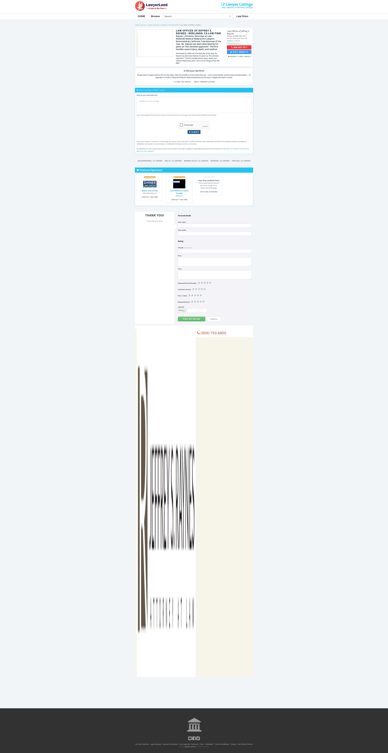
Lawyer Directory (153, 25)
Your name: (182, 222)
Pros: (180, 256)
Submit (195, 132)
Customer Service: (184, 289)
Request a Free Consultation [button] (240, 56)
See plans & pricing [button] (208, 192)
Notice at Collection (232, 149)
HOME (141, 16)
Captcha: (181, 307)
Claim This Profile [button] (183, 82)
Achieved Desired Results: (187, 283)
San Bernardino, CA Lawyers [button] (150, 161)
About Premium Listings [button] (204, 82)
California (164, 25)
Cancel (214, 319)
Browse (155, 16)
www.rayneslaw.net (233, 43)
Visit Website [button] (240, 52)
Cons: (180, 269)
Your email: (182, 230)
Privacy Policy (244, 149)
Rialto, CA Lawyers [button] (173, 161)
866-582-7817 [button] (240, 47)
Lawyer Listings (239, 4)
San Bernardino (173, 25)
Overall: (180, 248)
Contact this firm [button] (150, 197)
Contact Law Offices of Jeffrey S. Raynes (151, 90)
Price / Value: (182, 296)
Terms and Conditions (146, 151)
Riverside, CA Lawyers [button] (220, 161)
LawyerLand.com (140, 25)
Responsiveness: (184, 302)
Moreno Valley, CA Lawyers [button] (196, 161)
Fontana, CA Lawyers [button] (241, 161)
